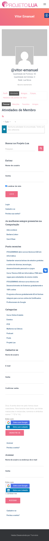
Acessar (13, 500)
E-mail (7, 366)
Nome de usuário (12, 165)
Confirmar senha (12, 388)
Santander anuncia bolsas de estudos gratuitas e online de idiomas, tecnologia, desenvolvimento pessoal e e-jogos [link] (25, 264)
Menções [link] (15, 104)
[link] (21, 4)
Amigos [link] (24, 93)
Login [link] (7, 204)
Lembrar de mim (14, 186)
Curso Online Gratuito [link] (15, 315)
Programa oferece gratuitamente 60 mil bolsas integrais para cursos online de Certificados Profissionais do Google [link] (25, 298)
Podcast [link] (10, 333)
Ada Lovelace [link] (12, 230)
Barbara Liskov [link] (12, 234)
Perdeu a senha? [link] (13, 448)
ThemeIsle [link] (34, 535)
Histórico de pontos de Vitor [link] (15, 98)
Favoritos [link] (25, 104)
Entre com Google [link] (20, 422)
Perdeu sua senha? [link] (12, 214)
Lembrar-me (12, 494)
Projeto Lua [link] (11, 343)
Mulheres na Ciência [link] (14, 329)
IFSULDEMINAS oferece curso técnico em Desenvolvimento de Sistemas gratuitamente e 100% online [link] (25, 286)
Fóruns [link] (33, 93)
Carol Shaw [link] (11, 239)
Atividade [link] (14, 93)
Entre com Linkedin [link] (20, 427)
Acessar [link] (10, 443)
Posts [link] (9, 338)
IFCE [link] (8, 324)
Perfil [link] (5, 93)
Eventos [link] (10, 320)
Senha (8, 176)
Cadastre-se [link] (10, 209)
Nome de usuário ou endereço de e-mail (21, 460)
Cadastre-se (14, 433)
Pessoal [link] (6, 104)
